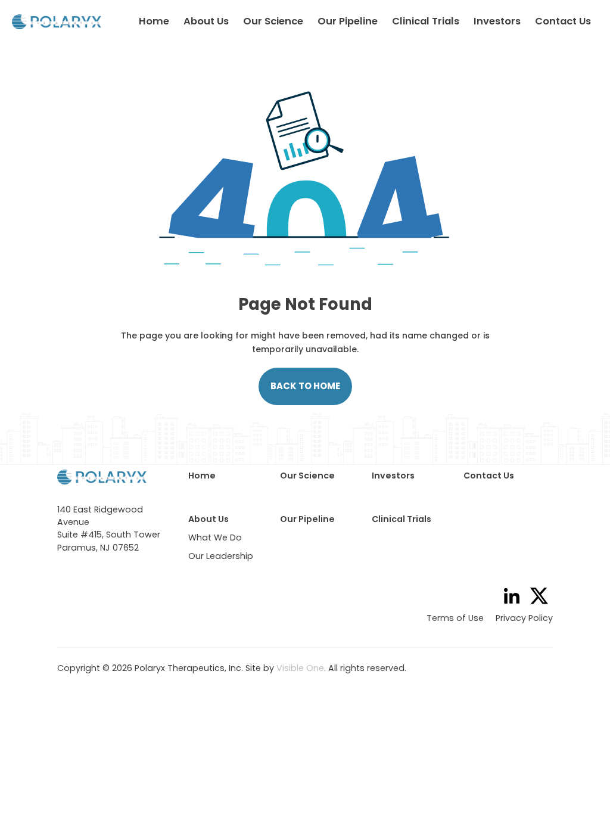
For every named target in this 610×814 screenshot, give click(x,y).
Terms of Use (455, 618)
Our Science (273, 21)
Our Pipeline (348, 21)
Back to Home (305, 386)
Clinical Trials (425, 21)
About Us (206, 21)
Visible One (300, 668)
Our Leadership (220, 556)
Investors (497, 21)
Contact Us (563, 21)
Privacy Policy (524, 618)
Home (154, 21)
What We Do (215, 537)
